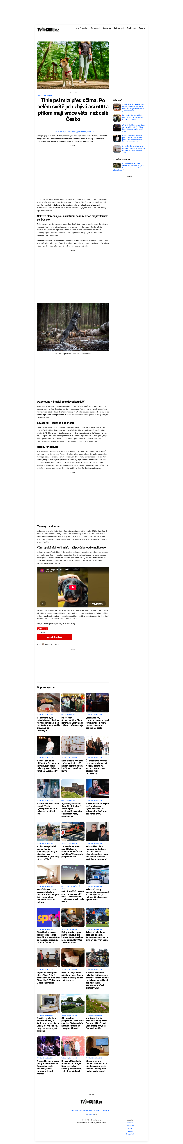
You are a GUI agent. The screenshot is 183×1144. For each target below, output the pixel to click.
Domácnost (95, 28)
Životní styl (131, 28)
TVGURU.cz (47, 96)
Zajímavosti (119, 28)
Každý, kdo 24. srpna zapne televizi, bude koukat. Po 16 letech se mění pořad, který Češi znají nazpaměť (72, 937)
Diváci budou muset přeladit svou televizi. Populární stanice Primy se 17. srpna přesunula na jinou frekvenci (48, 937)
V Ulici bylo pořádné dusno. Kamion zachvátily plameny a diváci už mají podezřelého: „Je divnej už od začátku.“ (48, 852)
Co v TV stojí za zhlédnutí (70, 886)
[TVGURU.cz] (48, 32)
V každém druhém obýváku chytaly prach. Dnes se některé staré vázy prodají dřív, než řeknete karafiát (97, 1023)
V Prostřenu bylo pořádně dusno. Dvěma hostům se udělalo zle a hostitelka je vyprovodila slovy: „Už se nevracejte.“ (48, 724)
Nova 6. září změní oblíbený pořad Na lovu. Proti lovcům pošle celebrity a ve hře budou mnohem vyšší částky (48, 765)
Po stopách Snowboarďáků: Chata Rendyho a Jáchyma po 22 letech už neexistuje (72, 721)
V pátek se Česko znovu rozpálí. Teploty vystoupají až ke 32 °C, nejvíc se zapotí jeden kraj (48, 808)
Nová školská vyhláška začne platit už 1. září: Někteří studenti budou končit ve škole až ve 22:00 (72, 765)
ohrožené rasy (72, 132)
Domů (39, 96)
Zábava (142, 28)
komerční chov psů (61, 132)
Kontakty (97, 1110)
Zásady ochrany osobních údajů (81, 1110)
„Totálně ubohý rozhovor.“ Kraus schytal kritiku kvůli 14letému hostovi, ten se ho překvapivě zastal (97, 722)
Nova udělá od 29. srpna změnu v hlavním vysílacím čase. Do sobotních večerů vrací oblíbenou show (97, 808)
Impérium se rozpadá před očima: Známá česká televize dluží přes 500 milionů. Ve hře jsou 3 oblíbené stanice (48, 977)
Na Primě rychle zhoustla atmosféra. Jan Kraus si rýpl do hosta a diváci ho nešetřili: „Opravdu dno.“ (128, 167)
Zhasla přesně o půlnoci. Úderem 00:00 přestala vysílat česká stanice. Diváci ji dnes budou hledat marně (96, 1066)
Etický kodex (106, 1110)
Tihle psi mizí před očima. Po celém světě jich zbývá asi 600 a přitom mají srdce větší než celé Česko (73, 109)
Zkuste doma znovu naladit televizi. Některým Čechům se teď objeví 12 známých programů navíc (72, 851)
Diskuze (41, 633)
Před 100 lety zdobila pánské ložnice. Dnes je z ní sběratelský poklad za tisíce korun (72, 976)
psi (93, 132)
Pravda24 (130, 1131)
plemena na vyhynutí (84, 132)
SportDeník (130, 1126)
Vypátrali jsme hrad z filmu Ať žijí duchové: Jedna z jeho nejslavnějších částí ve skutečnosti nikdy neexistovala (71, 810)
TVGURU (130, 1128)
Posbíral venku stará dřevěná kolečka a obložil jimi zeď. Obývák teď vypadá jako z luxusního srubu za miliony (48, 895)
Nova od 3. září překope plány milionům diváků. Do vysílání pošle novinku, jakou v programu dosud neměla (48, 1067)
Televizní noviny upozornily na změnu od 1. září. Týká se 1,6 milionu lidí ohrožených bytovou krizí (97, 894)
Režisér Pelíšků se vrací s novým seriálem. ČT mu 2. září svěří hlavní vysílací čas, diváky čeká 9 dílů (72, 896)
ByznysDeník (130, 1134)
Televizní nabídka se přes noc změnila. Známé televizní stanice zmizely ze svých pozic (97, 936)
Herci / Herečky (81, 28)
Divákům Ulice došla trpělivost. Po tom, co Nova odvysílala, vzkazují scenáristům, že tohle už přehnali (71, 1066)
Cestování (107, 28)
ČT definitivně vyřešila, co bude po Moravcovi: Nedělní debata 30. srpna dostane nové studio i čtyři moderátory (96, 767)
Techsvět (130, 1123)
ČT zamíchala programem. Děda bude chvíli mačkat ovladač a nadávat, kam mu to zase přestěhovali (72, 1023)
